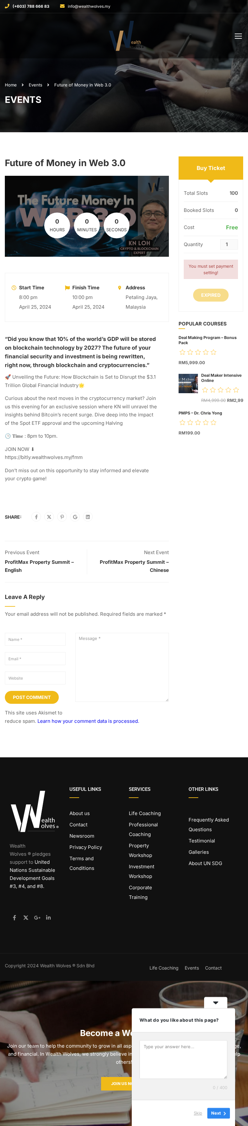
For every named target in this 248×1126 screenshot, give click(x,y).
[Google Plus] (75, 517)
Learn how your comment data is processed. (88, 721)
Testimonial (202, 841)
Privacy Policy (85, 847)
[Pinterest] (62, 517)
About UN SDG (205, 863)
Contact (78, 825)
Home (11, 84)
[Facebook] (36, 517)
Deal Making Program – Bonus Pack (208, 340)
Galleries (199, 852)
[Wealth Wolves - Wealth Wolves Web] (126, 37)
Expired (211, 295)
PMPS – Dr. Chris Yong (200, 413)
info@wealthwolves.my (89, 6)
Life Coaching (145, 813)
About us (79, 813)
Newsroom (81, 836)
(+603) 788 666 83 (31, 6)
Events (35, 84)
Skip (198, 1112)
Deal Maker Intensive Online (221, 378)
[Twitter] (49, 517)
